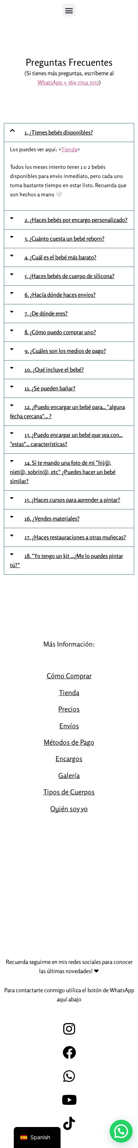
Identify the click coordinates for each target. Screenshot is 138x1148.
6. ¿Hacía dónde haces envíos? (60, 294)
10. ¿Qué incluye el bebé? (54, 369)
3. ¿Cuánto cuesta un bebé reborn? (65, 238)
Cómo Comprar (69, 675)
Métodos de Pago (69, 742)
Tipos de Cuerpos (69, 791)
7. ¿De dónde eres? (46, 313)
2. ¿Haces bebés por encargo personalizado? (76, 219)
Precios (69, 709)
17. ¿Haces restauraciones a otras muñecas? (75, 537)
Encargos (69, 758)
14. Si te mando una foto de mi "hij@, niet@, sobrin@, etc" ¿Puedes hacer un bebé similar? (62, 472)
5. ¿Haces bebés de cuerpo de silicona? (70, 276)
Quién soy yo (69, 808)
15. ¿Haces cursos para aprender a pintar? (72, 499)
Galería (69, 775)
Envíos (69, 725)
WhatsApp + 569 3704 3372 (68, 82)
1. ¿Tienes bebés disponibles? (59, 132)
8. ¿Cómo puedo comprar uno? (60, 332)
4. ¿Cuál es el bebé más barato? (61, 257)
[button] (69, 10)
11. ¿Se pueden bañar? (50, 388)
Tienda (69, 149)
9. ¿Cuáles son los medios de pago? (65, 350)
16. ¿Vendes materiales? (52, 518)
